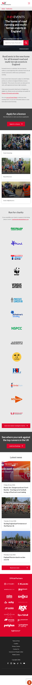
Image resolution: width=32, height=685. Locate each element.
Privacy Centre (16, 646)
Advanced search (24, 48)
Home (3, 8)
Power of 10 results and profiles (10, 93)
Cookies (16, 643)
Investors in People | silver (16, 652)
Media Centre (16, 654)
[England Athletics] (6, 3)
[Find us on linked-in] (14, 663)
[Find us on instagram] (11, 663)
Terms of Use (16, 641)
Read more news (14, 567)
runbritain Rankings (14, 446)
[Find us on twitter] (21, 663)
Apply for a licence (15, 124)
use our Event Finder (11, 97)
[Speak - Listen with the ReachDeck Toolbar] (29, 682)
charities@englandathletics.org (20, 219)
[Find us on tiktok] (17, 663)
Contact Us (16, 649)
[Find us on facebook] (8, 663)
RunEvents (9, 8)
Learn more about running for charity (14, 425)
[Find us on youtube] (24, 663)
